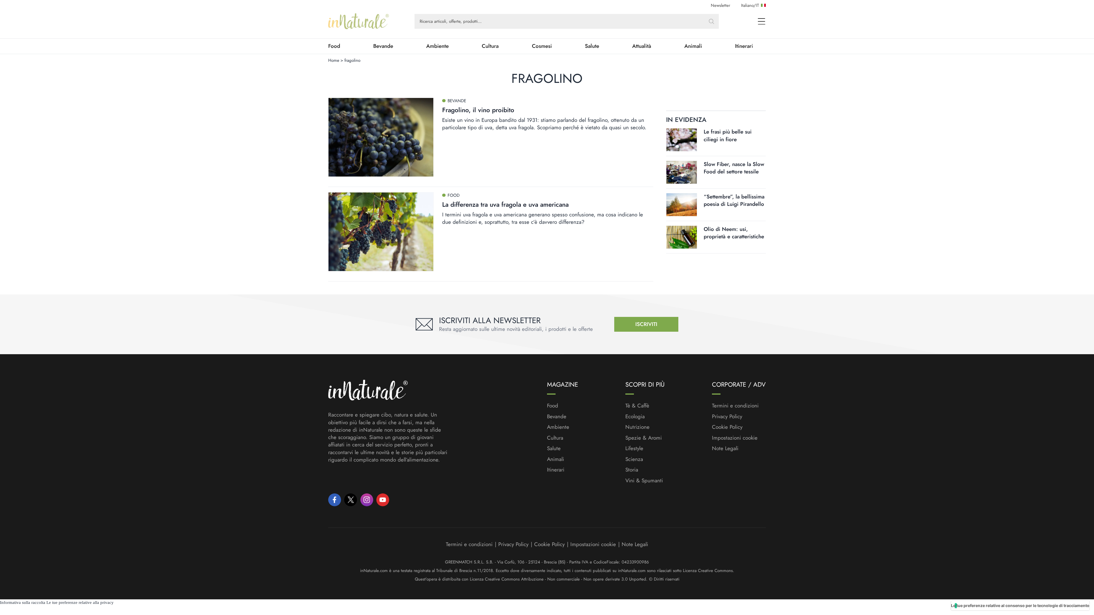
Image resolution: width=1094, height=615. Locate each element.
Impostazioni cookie (735, 438)
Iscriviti (646, 324)
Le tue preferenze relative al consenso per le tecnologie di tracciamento (1020, 605)
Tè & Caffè (637, 405)
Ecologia (635, 416)
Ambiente (437, 46)
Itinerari (744, 46)
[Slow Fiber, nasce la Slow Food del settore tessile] (681, 172)
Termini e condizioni (735, 405)
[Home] (358, 21)
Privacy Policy (727, 416)
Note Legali (725, 448)
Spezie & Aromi (643, 438)
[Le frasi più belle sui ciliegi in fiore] (681, 139)
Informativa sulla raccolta (22, 602)
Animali (693, 46)
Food (334, 46)
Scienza (634, 459)
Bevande (383, 46)
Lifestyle (634, 448)
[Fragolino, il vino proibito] (381, 137)
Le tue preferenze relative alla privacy (80, 602)
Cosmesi (542, 46)
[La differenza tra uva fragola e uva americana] (381, 231)
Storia (631, 469)
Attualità (641, 46)
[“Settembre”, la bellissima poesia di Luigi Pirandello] (681, 204)
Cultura (490, 46)
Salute (592, 46)
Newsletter (720, 5)
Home (333, 60)
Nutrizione (637, 427)
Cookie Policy (727, 427)
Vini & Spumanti (644, 480)
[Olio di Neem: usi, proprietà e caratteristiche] (681, 237)
